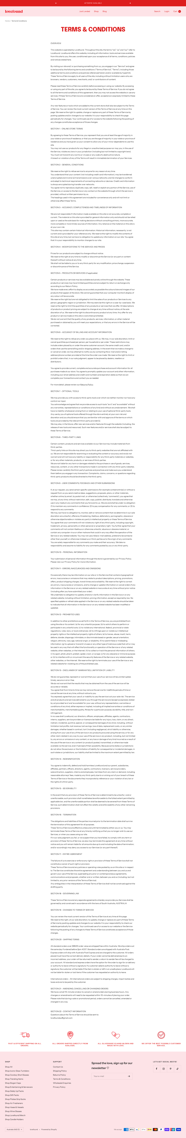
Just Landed (84, 11)
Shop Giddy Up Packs (14, 1091)
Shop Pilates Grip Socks (15, 1099)
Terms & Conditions (61, 1079)
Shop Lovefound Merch (15, 1115)
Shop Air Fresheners (14, 1103)
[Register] (129, 1076)
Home (7, 21)
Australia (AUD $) (13, 1129)
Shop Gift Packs (12, 1095)
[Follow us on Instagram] (163, 1068)
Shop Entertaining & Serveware (19, 1087)
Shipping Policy (60, 1071)
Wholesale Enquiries (62, 1083)
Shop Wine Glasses (13, 1111)
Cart (176, 11)
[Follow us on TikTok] (177, 1068)
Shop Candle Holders (14, 1119)
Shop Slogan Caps (13, 1083)
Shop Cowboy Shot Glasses (17, 1075)
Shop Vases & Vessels (14, 1107)
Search (157, 11)
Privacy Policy (59, 1087)
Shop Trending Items (14, 1079)
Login (166, 11)
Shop (96, 11)
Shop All (8, 1067)
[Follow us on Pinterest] (170, 1068)
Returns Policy (86, 384)
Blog (105, 11)
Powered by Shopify (49, 1129)
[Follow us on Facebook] (156, 1068)
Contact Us (58, 1067)
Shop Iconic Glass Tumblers (17, 1071)
